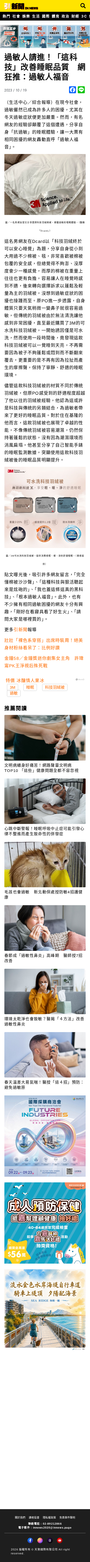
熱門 (6, 16)
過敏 (14, 693)
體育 (55, 16)
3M (12, 687)
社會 (16, 16)
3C (84, 16)
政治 (65, 16)
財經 (75, 16)
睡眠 (30, 687)
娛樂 (26, 16)
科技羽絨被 (55, 687)
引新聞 (21, 629)
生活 (36, 16)
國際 (46, 16)
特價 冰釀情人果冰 (25, 680)
